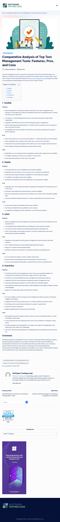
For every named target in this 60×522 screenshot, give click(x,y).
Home (3, 13)
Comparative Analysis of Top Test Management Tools (16, 360)
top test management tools (38, 78)
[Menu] (57, 5)
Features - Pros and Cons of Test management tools (15, 363)
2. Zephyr (9, 90)
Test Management (7, 53)
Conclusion (10, 97)
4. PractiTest (10, 95)
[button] (17, 383)
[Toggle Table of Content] (18, 84)
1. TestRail (9, 88)
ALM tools (24, 172)
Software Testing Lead (23, 373)
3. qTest (9, 93)
